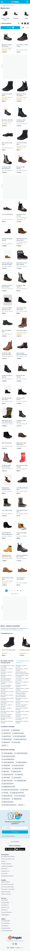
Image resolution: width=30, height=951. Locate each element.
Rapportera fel (15, 593)
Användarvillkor (5, 921)
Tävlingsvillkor (5, 923)
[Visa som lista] (25, 23)
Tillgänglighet (5, 914)
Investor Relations (6, 912)
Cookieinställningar (6, 930)
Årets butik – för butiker (7, 889)
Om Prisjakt (4, 900)
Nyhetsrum (4, 910)
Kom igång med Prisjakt (8, 856)
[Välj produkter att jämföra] (23, 27)
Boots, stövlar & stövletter (8, 5)
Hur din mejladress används (8, 836)
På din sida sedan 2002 (8, 859)
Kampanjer (4, 873)
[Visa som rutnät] (22, 23)
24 (17, 590)
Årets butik (4, 868)
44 (20, 590)
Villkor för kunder (6, 894)
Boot (11, 630)
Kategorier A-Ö (5, 871)
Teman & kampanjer (7, 866)
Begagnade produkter (7, 876)
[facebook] (16, 944)
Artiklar (3, 861)
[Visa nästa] (23, 591)
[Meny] (2, 2)
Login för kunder (5, 891)
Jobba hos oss (5, 907)
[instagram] (13, 944)
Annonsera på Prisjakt (7, 887)
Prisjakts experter (6, 863)
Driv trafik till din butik (7, 884)
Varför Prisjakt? (5, 882)
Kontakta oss (5, 905)
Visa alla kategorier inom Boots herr (22, 661)
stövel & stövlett (19, 630)
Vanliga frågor (5, 902)
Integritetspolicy (5, 928)
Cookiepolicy (4, 925)
